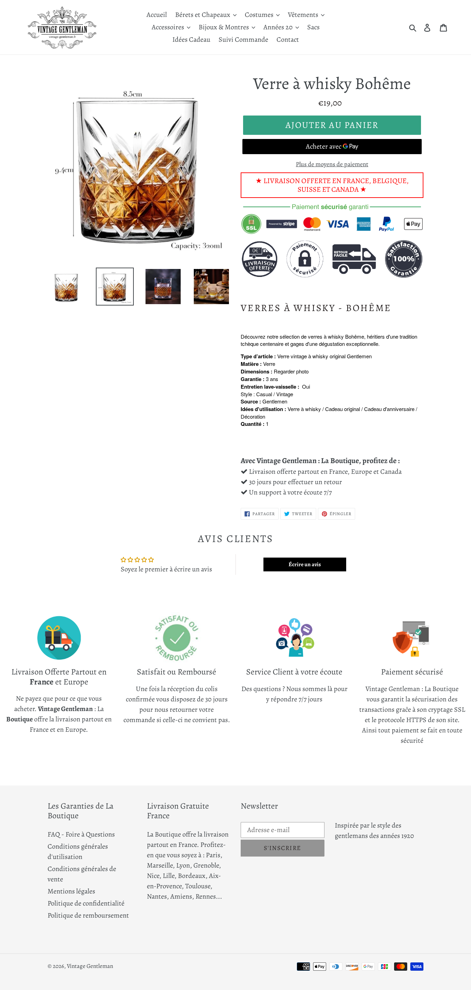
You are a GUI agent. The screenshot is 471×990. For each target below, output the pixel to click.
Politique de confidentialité (86, 903)
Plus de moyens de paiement (332, 164)
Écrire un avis (305, 564)
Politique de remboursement (88, 915)
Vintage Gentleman (90, 966)
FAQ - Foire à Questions (81, 834)
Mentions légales (71, 891)
